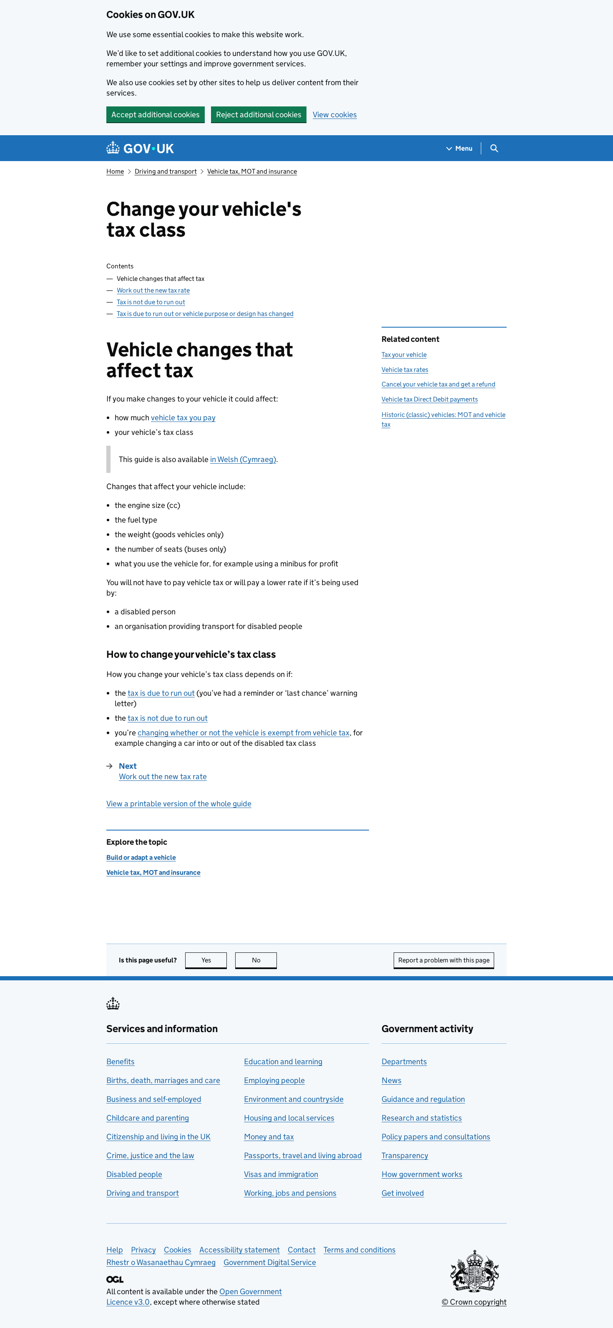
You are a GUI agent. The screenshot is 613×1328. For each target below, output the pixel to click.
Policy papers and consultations (436, 1136)
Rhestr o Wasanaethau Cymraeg (161, 1262)
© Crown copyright (474, 1302)
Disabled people (134, 1174)
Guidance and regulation (423, 1099)
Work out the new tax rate (153, 290)
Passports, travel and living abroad (303, 1155)
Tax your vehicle (404, 355)
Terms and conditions (360, 1250)
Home (115, 171)
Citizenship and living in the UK (158, 1136)
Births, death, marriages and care (163, 1080)
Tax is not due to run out (151, 302)
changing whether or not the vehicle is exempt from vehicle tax (243, 732)
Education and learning (283, 1061)
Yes (214, 960)
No (264, 960)
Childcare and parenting (147, 1118)
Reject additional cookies (258, 114)
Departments (404, 1061)
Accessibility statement (239, 1250)
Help (114, 1250)
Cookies (177, 1250)
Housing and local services (289, 1118)
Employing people (274, 1080)
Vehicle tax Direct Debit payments (430, 399)
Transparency (405, 1155)
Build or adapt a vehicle (141, 857)
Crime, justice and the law (150, 1155)
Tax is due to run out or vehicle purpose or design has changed (205, 314)
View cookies (335, 115)
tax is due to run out (161, 693)
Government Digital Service (270, 1262)
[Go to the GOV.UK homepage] (140, 148)
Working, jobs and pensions (290, 1193)
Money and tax (269, 1136)
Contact (302, 1250)
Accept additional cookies (155, 114)
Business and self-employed (153, 1099)
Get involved (403, 1193)
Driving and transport (166, 171)
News (392, 1080)
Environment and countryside (294, 1099)
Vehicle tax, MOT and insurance (252, 171)
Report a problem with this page (444, 960)
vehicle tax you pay (183, 417)
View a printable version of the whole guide (178, 803)
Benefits (120, 1061)
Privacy (143, 1250)
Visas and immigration (281, 1174)
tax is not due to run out (168, 718)
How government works (422, 1174)
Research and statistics (422, 1118)
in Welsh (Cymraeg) (243, 459)
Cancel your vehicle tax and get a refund (438, 384)
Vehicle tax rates (405, 370)
